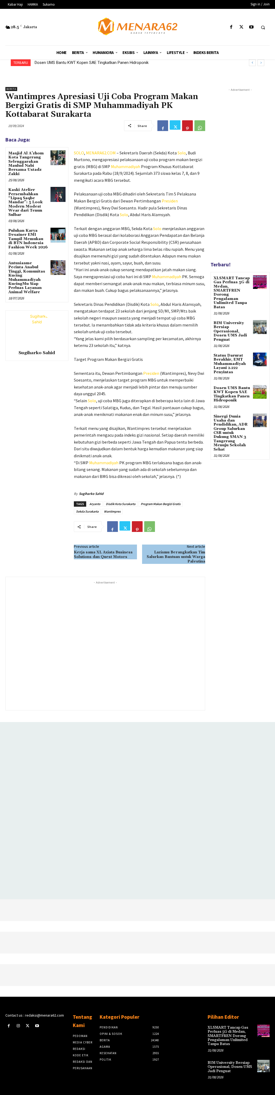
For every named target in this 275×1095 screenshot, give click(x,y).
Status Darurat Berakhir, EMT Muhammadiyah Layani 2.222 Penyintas (230, 364)
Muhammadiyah (125, 166)
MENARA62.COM (101, 152)
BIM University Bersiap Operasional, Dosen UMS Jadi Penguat (230, 331)
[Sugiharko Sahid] (37, 329)
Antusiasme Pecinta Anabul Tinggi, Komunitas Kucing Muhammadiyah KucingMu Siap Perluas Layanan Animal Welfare (26, 278)
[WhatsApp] (199, 125)
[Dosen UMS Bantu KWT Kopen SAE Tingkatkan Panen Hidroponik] (260, 392)
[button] (263, 27)
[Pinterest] (187, 125)
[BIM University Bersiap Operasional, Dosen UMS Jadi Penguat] (260, 327)
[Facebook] (231, 27)
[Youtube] (251, 27)
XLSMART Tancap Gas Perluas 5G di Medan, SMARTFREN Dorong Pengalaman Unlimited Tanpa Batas (232, 293)
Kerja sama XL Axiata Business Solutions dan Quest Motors (103, 554)
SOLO (79, 152)
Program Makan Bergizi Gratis (160, 504)
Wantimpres (112, 511)
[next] (261, 62)
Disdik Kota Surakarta (120, 504)
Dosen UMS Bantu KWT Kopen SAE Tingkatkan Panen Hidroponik (92, 62)
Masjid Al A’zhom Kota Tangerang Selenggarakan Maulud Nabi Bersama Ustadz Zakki (26, 163)
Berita (11, 89)
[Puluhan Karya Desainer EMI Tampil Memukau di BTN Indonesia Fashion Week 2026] (57, 235)
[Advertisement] (105, 645)
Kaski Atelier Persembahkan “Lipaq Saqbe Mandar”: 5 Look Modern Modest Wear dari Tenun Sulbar (25, 202)
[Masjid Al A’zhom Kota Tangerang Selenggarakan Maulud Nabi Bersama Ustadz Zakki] (57, 157)
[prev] (252, 62)
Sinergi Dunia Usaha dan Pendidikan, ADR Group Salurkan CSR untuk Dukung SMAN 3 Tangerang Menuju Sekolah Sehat (231, 433)
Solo (182, 152)
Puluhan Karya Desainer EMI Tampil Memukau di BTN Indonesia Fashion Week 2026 (28, 239)
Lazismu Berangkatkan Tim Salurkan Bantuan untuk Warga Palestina (176, 557)
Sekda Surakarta (87, 511)
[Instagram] (18, 1026)
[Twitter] (241, 27)
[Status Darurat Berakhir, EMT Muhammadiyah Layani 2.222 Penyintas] (260, 359)
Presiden (170, 201)
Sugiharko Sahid (37, 353)
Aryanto (94, 504)
